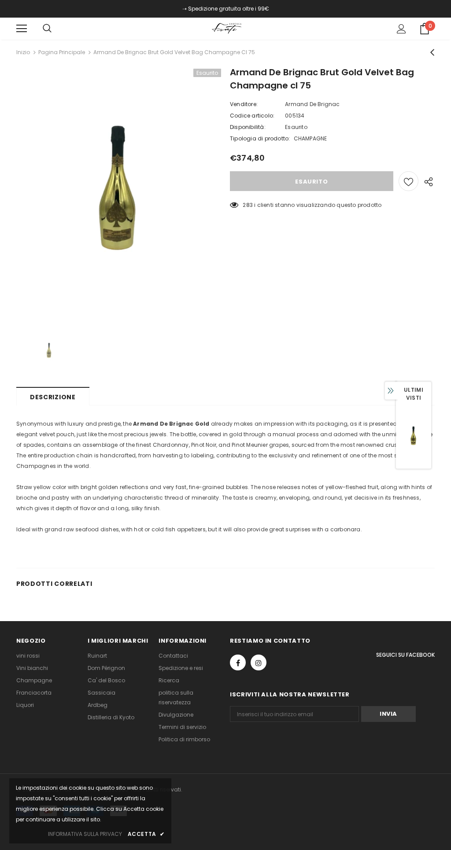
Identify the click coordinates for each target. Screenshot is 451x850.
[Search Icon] (56, 28)
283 (248, 205)
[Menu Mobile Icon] (21, 28)
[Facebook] (238, 662)
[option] (118, 196)
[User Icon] (401, 28)
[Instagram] (258, 662)
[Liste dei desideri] (408, 181)
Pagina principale (61, 52)
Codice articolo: (252, 115)
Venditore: (244, 104)
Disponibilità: (248, 127)
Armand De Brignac (312, 104)
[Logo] (226, 28)
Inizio (23, 52)
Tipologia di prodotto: (260, 138)
